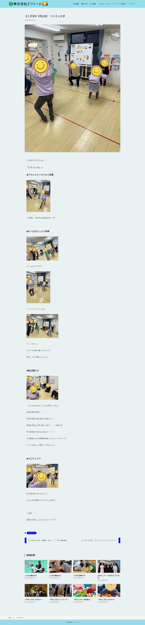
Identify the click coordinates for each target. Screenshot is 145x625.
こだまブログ (31, 533)
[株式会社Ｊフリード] (28, 4)
